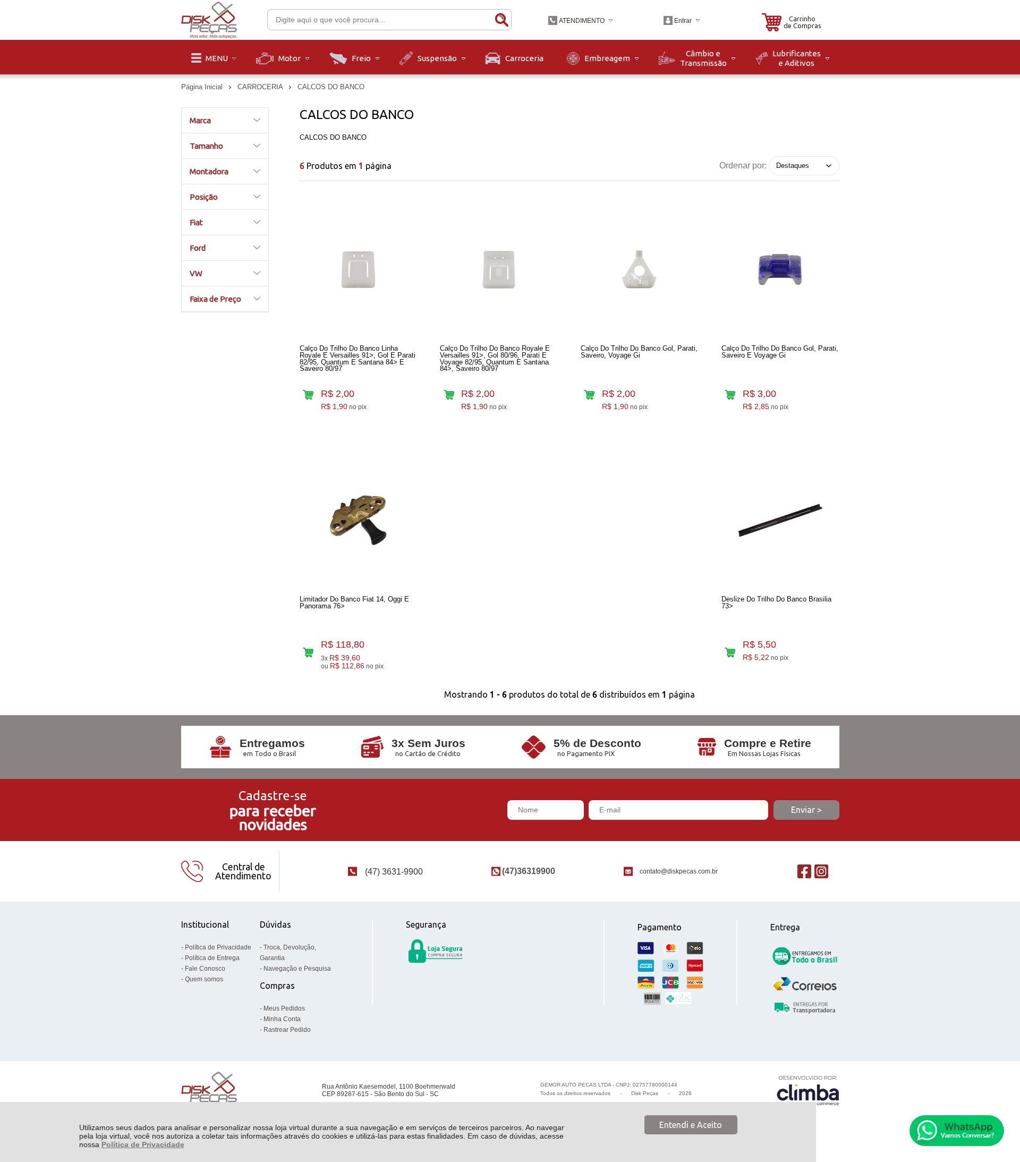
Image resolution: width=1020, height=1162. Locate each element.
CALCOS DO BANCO (331, 87)
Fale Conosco (205, 968)
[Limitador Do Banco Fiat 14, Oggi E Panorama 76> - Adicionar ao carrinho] (308, 652)
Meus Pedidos (284, 1008)
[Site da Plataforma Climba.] (808, 1090)
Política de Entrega (212, 958)
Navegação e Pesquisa (297, 968)
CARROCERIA (261, 87)
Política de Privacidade (142, 1144)
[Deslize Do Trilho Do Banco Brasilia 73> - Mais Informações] (780, 521)
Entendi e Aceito (690, 1125)
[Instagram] (821, 871)
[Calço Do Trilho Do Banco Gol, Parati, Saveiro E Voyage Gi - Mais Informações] (780, 270)
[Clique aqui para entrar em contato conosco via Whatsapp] (957, 1130)
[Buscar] (501, 20)
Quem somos (204, 979)
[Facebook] (804, 871)
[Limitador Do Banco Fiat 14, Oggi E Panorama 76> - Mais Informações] (358, 521)
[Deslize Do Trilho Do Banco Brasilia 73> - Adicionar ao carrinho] (730, 652)
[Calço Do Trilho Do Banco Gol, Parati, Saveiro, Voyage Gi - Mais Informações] (640, 270)
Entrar (683, 20)
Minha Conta (282, 1019)
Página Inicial (203, 87)
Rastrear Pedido (287, 1029)
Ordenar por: (743, 164)
